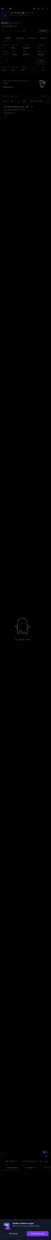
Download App (37, 1233)
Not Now (13, 1233)
